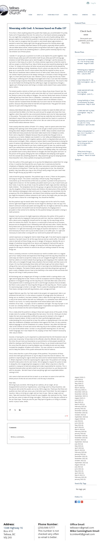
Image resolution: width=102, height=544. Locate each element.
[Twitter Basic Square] (79, 502)
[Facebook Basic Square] (76, 502)
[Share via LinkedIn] (20, 410)
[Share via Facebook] (10, 410)
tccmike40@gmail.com (82, 534)
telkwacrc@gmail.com (82, 527)
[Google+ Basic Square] (82, 502)
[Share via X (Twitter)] (15, 410)
